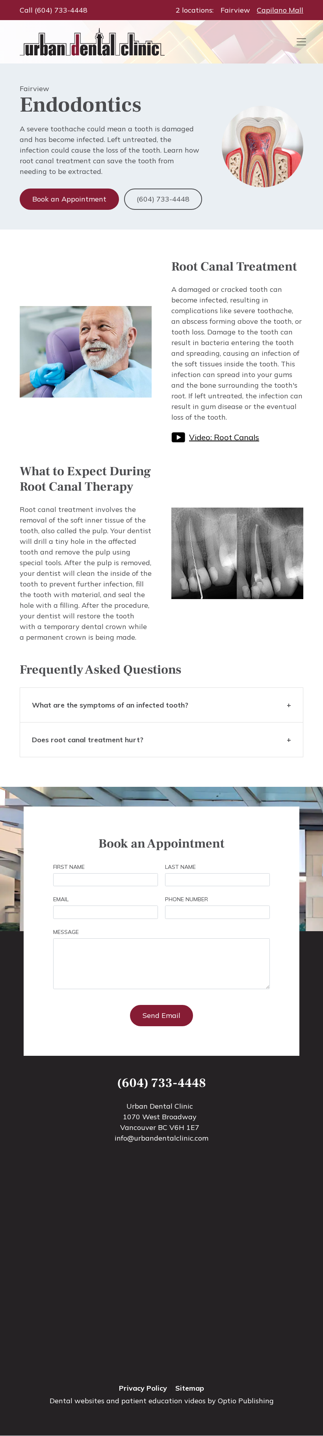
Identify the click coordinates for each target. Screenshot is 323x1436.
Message (66, 932)
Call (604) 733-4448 (53, 10)
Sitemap (189, 1388)
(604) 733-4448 (163, 199)
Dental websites (77, 1400)
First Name (69, 866)
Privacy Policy (143, 1388)
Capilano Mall (280, 10)
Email (61, 899)
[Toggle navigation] (301, 42)
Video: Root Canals (224, 437)
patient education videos (163, 1400)
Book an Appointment (69, 199)
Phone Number (186, 899)
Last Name (180, 866)
